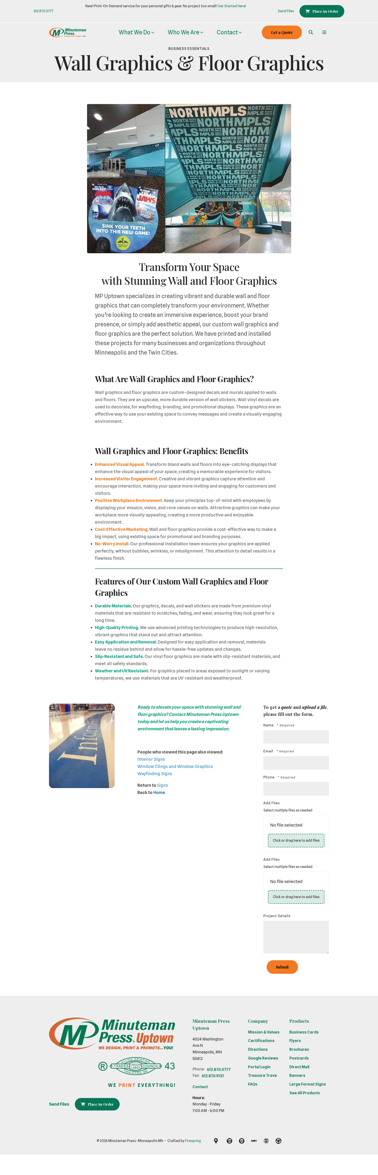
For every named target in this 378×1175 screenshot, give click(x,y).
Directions (258, 1049)
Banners (297, 1075)
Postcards (299, 1058)
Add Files (271, 803)
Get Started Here (231, 6)
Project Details (276, 916)
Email (268, 751)
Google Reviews (263, 1058)
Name (269, 725)
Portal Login (259, 1067)
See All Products (304, 1093)
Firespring (193, 1141)
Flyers (295, 1040)
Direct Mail (299, 1067)
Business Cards (304, 1032)
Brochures (299, 1049)
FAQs (252, 1084)
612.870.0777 (43, 11)
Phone (269, 777)
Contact (227, 32)
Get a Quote (282, 32)
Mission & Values (264, 1032)
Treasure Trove (262, 1075)
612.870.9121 (213, 1076)
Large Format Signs (307, 1084)
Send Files (286, 11)
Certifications (261, 1040)
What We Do (134, 32)
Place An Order (325, 11)
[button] (310, 32)
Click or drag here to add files (296, 840)
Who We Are (183, 32)
